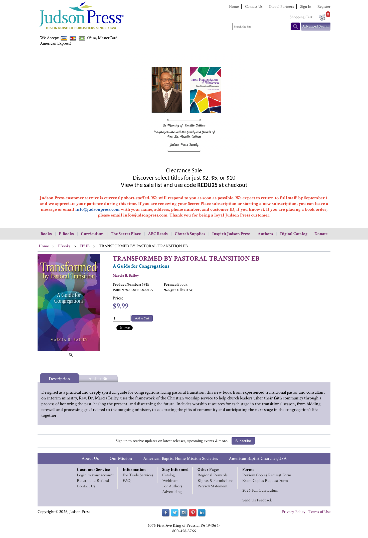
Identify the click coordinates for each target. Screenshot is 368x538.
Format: (170, 284)
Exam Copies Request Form (265, 480)
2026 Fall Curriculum (260, 490)
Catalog (168, 475)
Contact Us (254, 6)
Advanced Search (315, 26)
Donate (321, 234)
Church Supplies (190, 234)
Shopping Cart (301, 17)
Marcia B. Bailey (126, 275)
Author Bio (98, 378)
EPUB (85, 246)
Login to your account (95, 475)
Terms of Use (319, 511)
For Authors (172, 486)
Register (323, 6)
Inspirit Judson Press (231, 234)
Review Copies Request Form (266, 475)
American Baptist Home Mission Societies (180, 458)
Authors (265, 234)
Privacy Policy (293, 511)
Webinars (170, 480)
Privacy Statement (213, 486)
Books (46, 234)
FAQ (126, 480)
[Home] (81, 30)
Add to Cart (142, 318)
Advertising (172, 491)
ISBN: (117, 290)
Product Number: (127, 284)
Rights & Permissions (215, 480)
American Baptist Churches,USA (258, 458)
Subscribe (243, 441)
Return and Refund (93, 480)
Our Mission (121, 458)
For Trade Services (138, 475)
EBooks (64, 246)
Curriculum (92, 234)
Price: (118, 298)
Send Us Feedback (257, 500)
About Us (90, 458)
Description (59, 379)
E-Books (66, 234)
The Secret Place (126, 234)
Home (234, 6)
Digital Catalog (293, 234)
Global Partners (281, 6)
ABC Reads (158, 234)
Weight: (170, 290)
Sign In (305, 6)
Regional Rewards (213, 475)
